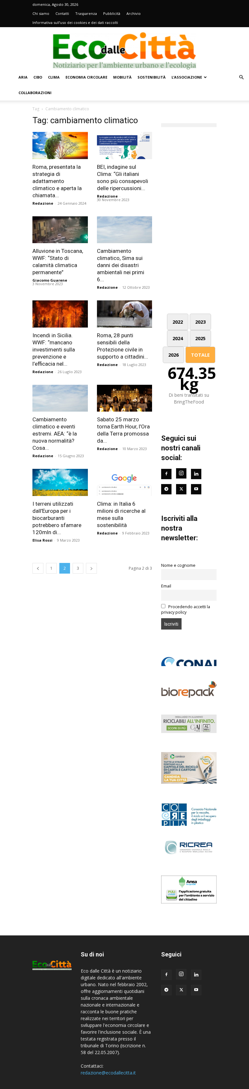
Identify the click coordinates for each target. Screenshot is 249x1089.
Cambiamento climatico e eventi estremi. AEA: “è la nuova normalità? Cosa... (54, 433)
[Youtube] (196, 489)
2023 (200, 322)
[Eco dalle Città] (124, 48)
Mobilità (122, 77)
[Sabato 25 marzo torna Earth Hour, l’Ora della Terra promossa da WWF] (124, 398)
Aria (23, 77)
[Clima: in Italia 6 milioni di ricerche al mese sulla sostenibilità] (124, 482)
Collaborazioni (35, 92)
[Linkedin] (196, 474)
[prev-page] (37, 568)
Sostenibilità (151, 77)
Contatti (62, 13)
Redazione (42, 203)
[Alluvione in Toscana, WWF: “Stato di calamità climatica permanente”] (60, 229)
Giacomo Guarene (49, 280)
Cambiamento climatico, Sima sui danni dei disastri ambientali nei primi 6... (120, 265)
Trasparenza (86, 13)
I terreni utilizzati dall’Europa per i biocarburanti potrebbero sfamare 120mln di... (56, 518)
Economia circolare (86, 77)
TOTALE (200, 355)
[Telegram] (166, 489)
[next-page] (91, 568)
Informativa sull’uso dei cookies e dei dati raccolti (75, 22)
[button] (241, 77)
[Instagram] (181, 473)
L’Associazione (187, 77)
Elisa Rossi (42, 540)
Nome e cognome (178, 565)
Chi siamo (40, 13)
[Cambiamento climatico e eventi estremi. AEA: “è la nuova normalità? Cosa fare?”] (60, 398)
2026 (173, 355)
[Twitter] (181, 489)
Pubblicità (111, 13)
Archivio (133, 13)
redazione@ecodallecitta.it (108, 1073)
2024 (177, 338)
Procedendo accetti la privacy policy (185, 609)
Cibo (37, 77)
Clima (54, 77)
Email (166, 586)
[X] (181, 990)
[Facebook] (166, 474)
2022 (177, 322)
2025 (200, 338)
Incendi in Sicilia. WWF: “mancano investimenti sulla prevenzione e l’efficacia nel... (53, 349)
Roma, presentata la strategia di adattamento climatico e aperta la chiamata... (57, 181)
